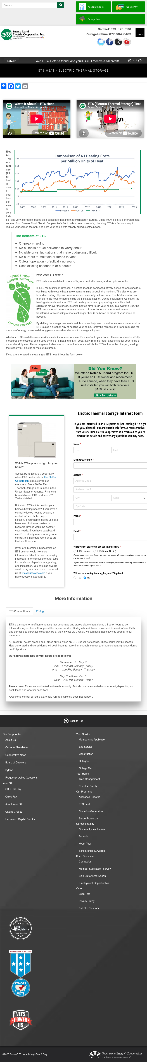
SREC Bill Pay (13, 789)
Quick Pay (11, 796)
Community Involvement (92, 829)
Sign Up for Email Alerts (92, 876)
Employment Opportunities (94, 883)
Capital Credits (13, 811)
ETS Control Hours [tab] (19, 611)
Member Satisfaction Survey (95, 868)
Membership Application (92, 739)
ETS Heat (84, 804)
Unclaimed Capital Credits (20, 819)
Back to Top (76, 721)
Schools (83, 836)
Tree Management (89, 779)
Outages (84, 761)
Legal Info (84, 893)
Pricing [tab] (40, 611)
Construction (86, 754)
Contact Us (85, 861)
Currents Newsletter (16, 747)
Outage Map (86, 768)
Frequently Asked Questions (21, 777)
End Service (86, 746)
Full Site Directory (89, 908)
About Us (10, 740)
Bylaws (9, 770)
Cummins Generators (91, 811)
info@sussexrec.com (33, 573)
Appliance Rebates (89, 797)
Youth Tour (85, 843)
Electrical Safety (88, 786)
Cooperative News (15, 755)
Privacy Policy (86, 901)
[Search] (60, 5)
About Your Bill (13, 804)
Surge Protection (88, 818)
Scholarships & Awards (92, 850)
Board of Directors (15, 762)
